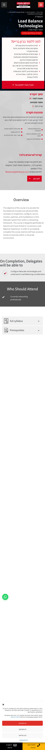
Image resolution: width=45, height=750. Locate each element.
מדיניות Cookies (24, 740)
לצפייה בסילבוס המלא (31, 33)
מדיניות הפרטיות (15, 717)
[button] (3, 704)
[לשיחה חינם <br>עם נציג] (38, 745)
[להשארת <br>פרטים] (15, 745)
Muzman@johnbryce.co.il (17, 171)
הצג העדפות (22, 735)
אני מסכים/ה (22, 723)
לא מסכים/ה (22, 729)
